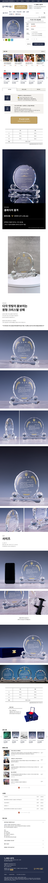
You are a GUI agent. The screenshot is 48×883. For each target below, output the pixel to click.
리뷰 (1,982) (24, 89)
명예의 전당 (17, 14)
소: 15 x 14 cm (35, 32)
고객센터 (38, 1)
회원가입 (22, 1)
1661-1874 (39, 4)
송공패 (27, 11)
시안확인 (30, 8)
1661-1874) (29, 109)
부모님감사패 (19, 11)
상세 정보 (9, 89)
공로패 (24, 11)
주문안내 (30, 6)
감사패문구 (11, 14)
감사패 (14, 11)
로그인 (17, 1)
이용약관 (5, 874)
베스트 (10, 11)
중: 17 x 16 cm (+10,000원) (37, 33)
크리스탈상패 (43, 17)
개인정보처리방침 (11, 874)
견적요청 (44, 1)
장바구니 (33, 1)
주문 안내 (38, 89)
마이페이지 (27, 1)
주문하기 (38, 44)
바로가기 (11, 869)
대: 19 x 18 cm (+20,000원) (37, 35)
